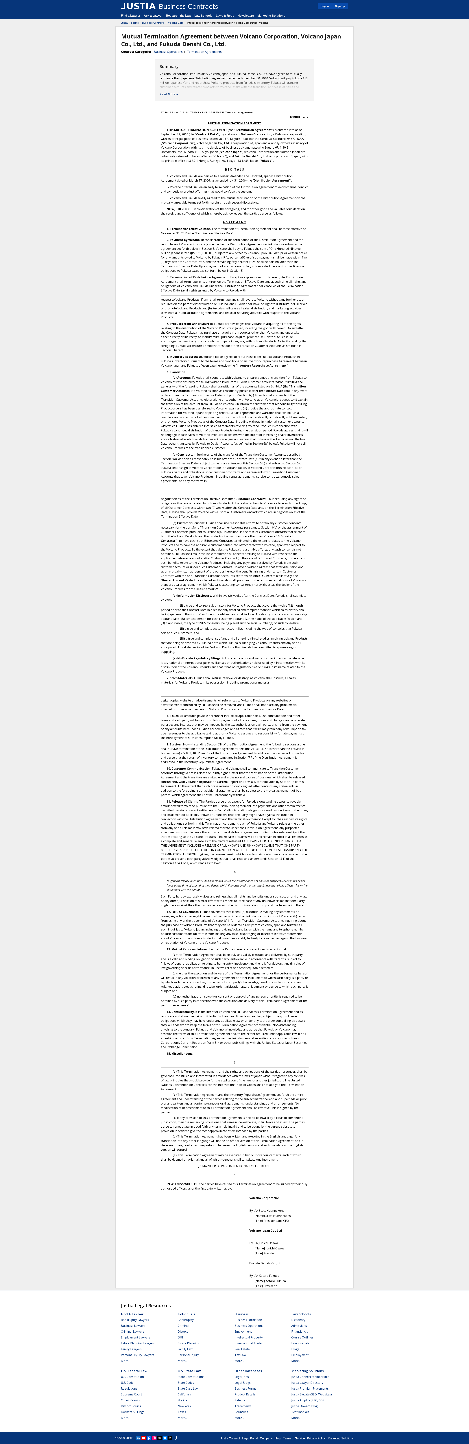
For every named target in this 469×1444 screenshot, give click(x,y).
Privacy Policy (316, 1438)
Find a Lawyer (130, 15)
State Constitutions (191, 1377)
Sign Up (340, 6)
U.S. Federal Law (134, 1371)
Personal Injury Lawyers (137, 1355)
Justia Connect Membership (310, 1377)
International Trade (248, 1343)
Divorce (183, 1331)
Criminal (183, 1326)
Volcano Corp (176, 22)
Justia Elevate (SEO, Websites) (311, 1394)
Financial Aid (299, 1331)
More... (125, 1361)
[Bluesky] (165, 1438)
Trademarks (242, 1406)
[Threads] (159, 1438)
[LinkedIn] (138, 1438)
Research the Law (178, 15)
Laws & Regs (225, 15)
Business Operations (168, 52)
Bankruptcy (186, 1320)
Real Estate (242, 1349)
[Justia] (138, 6)
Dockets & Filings (132, 1412)
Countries (241, 1412)
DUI (180, 1337)
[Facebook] (149, 1438)
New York (184, 1406)
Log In (325, 6)
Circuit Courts (130, 1400)
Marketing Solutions (271, 15)
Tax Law (240, 1355)
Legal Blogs (242, 1383)
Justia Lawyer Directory (307, 1383)
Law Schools (203, 15)
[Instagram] (154, 1438)
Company (266, 1438)
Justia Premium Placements (310, 1388)
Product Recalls (244, 1394)
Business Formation (248, 1320)
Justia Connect (230, 1438)
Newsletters (246, 15)
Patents (239, 1400)
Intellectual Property (248, 1337)
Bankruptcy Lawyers (135, 1320)
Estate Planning (188, 1343)
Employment (243, 1331)
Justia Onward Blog (304, 1406)
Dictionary (298, 1320)
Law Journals (300, 1343)
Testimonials (300, 1412)
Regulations (129, 1388)
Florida (182, 1400)
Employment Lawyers (135, 1337)
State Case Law (188, 1388)
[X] (170, 1438)
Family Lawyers (131, 1349)
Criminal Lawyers (132, 1331)
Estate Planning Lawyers (138, 1343)
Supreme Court (131, 1394)
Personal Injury (188, 1355)
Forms (135, 22)
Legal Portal (250, 1438)
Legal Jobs (241, 1377)
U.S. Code (127, 1383)
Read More (168, 94)
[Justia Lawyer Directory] (175, 1438)
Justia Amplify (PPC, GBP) (308, 1400)
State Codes (186, 1383)
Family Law (185, 1349)
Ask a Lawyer (153, 15)
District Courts (131, 1406)
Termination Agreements (204, 52)
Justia (124, 22)
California (184, 1394)
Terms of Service (294, 1438)
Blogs (295, 1349)
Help (278, 1438)
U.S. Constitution (132, 1377)
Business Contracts (153, 22)
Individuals (186, 1314)
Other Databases (248, 1371)
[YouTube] (143, 1438)
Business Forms (245, 1388)
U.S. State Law (189, 1371)
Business (241, 1314)
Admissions (299, 1326)
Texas (182, 1412)
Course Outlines (302, 1337)
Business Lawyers (133, 1326)
